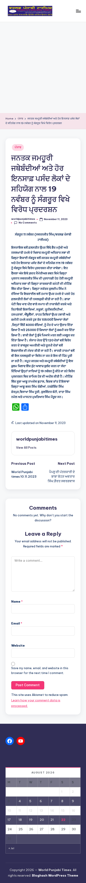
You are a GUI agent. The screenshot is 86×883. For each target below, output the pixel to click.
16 (73, 810)
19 (31, 820)
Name (17, 601)
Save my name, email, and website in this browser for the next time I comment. (39, 670)
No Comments (28, 222)
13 (41, 810)
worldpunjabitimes (37, 439)
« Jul (11, 848)
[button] (26, 447)
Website (18, 645)
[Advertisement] (43, 67)
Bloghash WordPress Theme (55, 875)
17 (9, 820)
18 (20, 820)
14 (52, 810)
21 (52, 820)
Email (16, 623)
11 (20, 810)
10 (9, 810)
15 (62, 810)
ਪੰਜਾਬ (18, 147)
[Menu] (78, 11)
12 (30, 810)
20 (42, 820)
